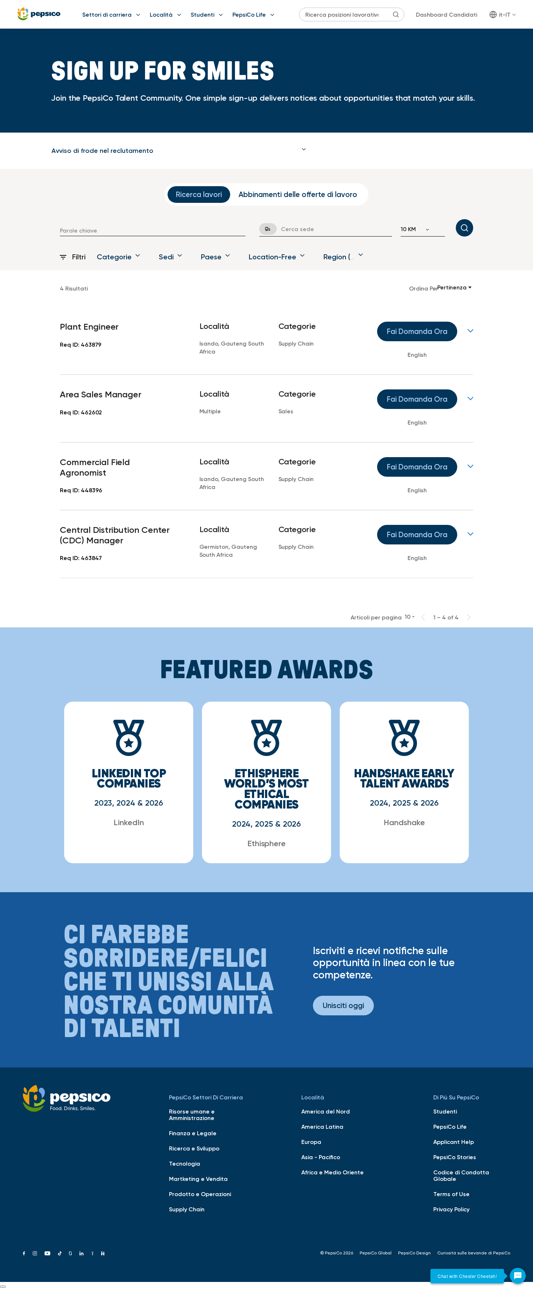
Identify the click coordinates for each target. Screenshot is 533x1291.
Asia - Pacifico (320, 1157)
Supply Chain (186, 1209)
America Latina (322, 1126)
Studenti (202, 14)
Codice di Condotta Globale (461, 1175)
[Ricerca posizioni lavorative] (464, 228)
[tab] (178, 150)
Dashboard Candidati (446, 14)
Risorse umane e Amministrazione (192, 1114)
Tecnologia (184, 1163)
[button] (178, 150)
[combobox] (152, 230)
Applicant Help (453, 1141)
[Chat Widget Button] (518, 1276)
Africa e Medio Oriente (332, 1172)
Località (161, 14)
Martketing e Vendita (198, 1178)
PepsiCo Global (376, 1253)
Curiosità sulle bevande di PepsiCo (473, 1253)
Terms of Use (451, 1194)
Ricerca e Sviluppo (194, 1148)
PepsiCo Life (249, 14)
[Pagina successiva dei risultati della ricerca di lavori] (468, 617)
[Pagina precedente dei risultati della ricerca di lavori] (423, 617)
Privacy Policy (451, 1209)
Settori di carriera (107, 14)
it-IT (505, 14)
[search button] (396, 14)
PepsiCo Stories (454, 1157)
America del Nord (325, 1111)
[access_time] (263, 229)
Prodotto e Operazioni (200, 1194)
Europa (311, 1141)
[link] (266, 341)
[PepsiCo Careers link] (39, 14)
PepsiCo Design (414, 1253)
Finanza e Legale (192, 1133)
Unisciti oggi (343, 1005)
